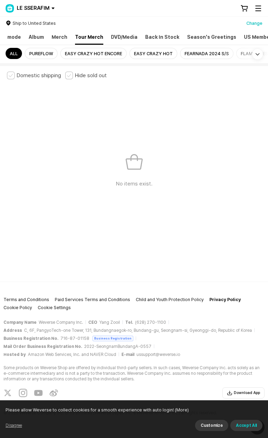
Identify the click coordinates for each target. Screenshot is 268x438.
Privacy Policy (225, 299)
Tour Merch (89, 37)
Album (36, 37)
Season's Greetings (211, 37)
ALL (14, 53)
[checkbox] (34, 75)
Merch (59, 37)
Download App (247, 392)
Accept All (246, 425)
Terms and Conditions (26, 299)
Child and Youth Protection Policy (170, 299)
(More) (182, 410)
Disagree (14, 425)
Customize (212, 425)
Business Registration (113, 338)
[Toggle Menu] (258, 8)
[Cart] (244, 8)
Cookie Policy (17, 307)
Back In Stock (162, 37)
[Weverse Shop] (10, 8)
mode (14, 37)
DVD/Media (124, 37)
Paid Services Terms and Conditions (92, 299)
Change (254, 23)
